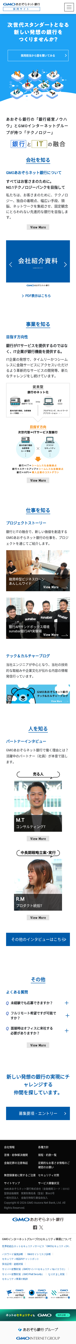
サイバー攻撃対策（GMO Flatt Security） (23, 1274)
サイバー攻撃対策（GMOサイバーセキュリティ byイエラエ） (34, 1269)
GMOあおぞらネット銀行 (21, 7)
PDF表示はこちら (38, 296)
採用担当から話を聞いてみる (38, 55)
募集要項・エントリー (38, 1113)
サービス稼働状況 (48, 1183)
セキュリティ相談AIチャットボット (20, 1258)
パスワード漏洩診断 (12, 1254)
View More (38, 227)
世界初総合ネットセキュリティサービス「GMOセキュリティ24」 (36, 1246)
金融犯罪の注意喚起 (16, 1162)
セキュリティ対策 (48, 1175)
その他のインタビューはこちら (38, 939)
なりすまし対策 (56, 1274)
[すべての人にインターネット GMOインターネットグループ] (38, 1339)
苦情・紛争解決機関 (16, 1154)
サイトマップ (12, 1183)
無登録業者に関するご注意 (20, 1175)
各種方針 (43, 1147)
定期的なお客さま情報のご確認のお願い (54, 1165)
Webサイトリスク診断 (39, 1254)
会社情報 (9, 1147)
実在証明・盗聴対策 (12, 1264)
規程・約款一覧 (47, 1154)
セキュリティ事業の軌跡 (15, 1279)
